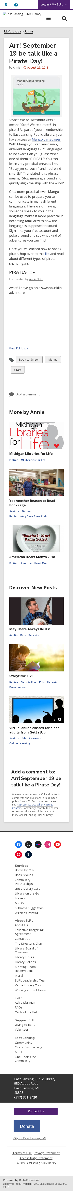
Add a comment (28, 394)
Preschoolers (18, 687)
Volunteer (21, 1029)
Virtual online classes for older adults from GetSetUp (34, 730)
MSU (18, 1052)
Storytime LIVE (21, 676)
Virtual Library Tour (28, 985)
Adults (13, 635)
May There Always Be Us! (29, 629)
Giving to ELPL (25, 1024)
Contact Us (22, 938)
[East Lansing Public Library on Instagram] (47, 844)
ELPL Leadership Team (31, 980)
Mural (19, 975)
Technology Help (27, 1012)
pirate (17, 371)
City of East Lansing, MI (29, 1138)
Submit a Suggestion (29, 908)
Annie (29, 31)
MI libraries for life (33, 460)
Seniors (14, 511)
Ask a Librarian (25, 1002)
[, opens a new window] (27, 1131)
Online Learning (19, 743)
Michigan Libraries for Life (31, 453)
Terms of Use (22, 1153)
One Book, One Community (25, 1059)
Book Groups (24, 875)
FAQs (19, 1007)
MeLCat (20, 903)
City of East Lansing (28, 1047)
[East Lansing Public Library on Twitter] (28, 844)
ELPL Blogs (12, 31)
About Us (21, 925)
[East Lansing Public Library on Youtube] (57, 844)
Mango (53, 360)
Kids (23, 635)
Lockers (20, 898)
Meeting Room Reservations (25, 969)
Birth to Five (28, 682)
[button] (16, 4)
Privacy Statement (47, 1153)
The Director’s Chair (29, 943)
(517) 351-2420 (25, 1097)
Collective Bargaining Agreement (29, 932)
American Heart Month (35, 563)
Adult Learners (31, 738)
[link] (6, 4)
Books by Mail (24, 870)
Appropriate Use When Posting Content (32, 806)
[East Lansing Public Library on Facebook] (18, 844)
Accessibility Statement (36, 1158)
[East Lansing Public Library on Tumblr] (28, 854)
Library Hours (24, 957)
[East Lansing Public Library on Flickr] (38, 844)
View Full (17, 348)
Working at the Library (30, 990)
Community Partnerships (24, 882)
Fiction (13, 460)
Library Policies (25, 962)
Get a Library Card (27, 888)
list (47, 253)
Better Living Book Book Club (28, 516)
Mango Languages (46, 139)
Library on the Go (27, 893)
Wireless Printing (27, 913)
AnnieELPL (36, 279)
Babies (13, 682)
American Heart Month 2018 (32, 557)
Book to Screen (29, 360)
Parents (33, 635)
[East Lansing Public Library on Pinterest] (18, 854)
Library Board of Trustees (26, 950)
